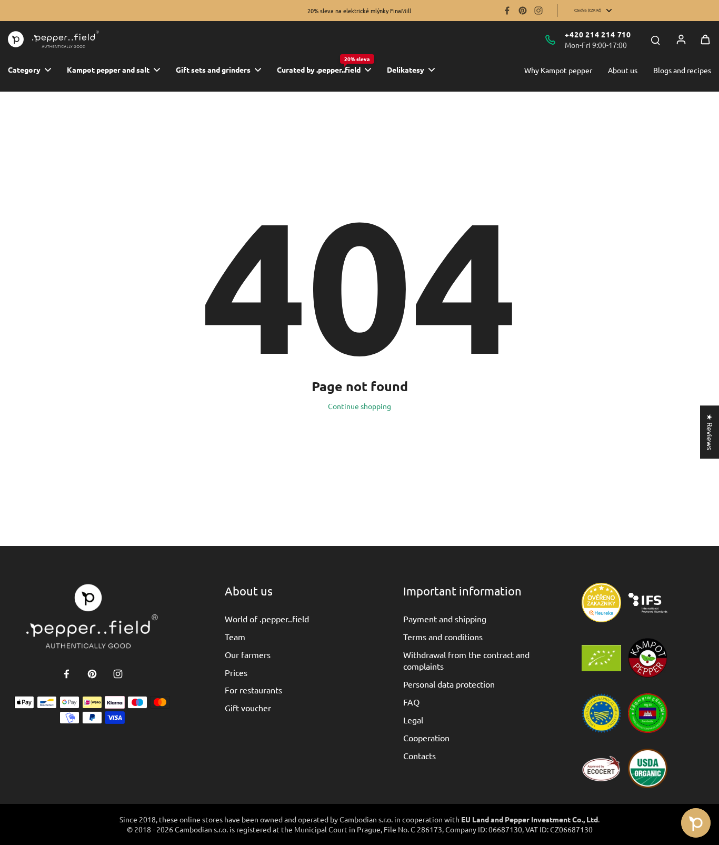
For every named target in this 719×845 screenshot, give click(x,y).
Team (235, 636)
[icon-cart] (705, 39)
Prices (236, 672)
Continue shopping (359, 406)
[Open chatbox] (696, 823)
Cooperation (426, 737)
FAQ (411, 702)
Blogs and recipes (682, 70)
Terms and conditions (443, 636)
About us (622, 70)
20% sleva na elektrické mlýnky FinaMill (359, 10)
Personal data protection (449, 684)
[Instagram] (538, 10)
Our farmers (248, 654)
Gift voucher (248, 707)
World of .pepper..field (267, 618)
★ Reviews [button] (710, 432)
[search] (655, 39)
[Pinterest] (523, 10)
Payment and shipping (444, 618)
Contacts (419, 755)
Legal (413, 719)
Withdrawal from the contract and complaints (466, 660)
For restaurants (253, 689)
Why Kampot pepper (558, 70)
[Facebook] (507, 10)
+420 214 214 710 (598, 34)
